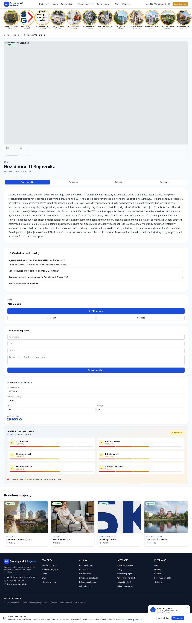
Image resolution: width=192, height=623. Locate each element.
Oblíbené (158, 582)
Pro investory (103, 4)
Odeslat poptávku (96, 370)
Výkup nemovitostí (125, 586)
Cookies (54, 603)
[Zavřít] (187, 618)
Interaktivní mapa (49, 582)
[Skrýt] (189, 11)
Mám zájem (97, 311)
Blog (117, 4)
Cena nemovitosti (14, 387)
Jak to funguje (85, 586)
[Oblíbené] (169, 4)
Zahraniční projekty (125, 574)
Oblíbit (53, 318)
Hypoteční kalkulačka (88, 578)
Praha (44, 574)
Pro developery (84, 4)
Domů (6, 35)
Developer (164, 182)
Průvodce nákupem (87, 582)
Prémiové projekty (50, 569)
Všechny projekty (49, 565)
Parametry (73, 182)
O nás (156, 565)
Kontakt (125, 4)
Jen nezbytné (163, 618)
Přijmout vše (178, 618)
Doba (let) (100, 406)
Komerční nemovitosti (126, 578)
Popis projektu (27, 182)
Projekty (43, 4)
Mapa (55, 4)
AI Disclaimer (80, 603)
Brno (44, 578)
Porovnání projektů (162, 578)
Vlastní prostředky (14, 397)
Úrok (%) (10, 406)
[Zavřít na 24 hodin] (188, 607)
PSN (6, 162)
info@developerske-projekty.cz (21, 577)
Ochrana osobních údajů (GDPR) (35, 603)
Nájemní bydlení (124, 582)
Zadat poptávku (180, 4)
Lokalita (119, 182)
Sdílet (142, 318)
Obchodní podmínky (12, 603)
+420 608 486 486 (15, 580)
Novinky (157, 569)
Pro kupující (66, 4)
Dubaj (119, 569)
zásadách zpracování (132, 619)
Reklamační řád (66, 603)
